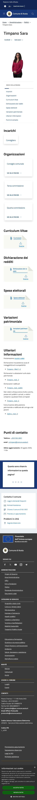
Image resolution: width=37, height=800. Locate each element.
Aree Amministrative (12, 577)
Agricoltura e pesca (11, 658)
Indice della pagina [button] (13, 85)
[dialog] (18, 782)
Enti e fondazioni (10, 584)
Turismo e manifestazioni (13, 623)
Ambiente (8, 649)
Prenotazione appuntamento (15, 747)
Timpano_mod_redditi (15, 388)
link (9, 783)
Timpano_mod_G (13, 401)
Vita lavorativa (10, 610)
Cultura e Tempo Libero (13, 606)
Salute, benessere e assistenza (15, 652)
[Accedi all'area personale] (5, 6)
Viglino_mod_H (12, 414)
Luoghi (7, 684)
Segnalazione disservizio (13, 750)
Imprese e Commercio (12, 613)
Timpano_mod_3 (13, 380)
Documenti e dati (11, 593)
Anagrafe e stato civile (12, 603)
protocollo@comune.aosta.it (11, 713)
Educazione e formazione (13, 639)
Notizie (7, 668)
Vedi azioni (17, 40)
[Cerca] (32, 14)
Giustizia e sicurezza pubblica (15, 642)
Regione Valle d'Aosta (10, 2)
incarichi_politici (19, 358)
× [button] (34, 767)
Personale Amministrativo (14, 590)
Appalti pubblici (10, 616)
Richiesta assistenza (12, 756)
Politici (26, 22)
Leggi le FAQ (9, 753)
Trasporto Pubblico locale (13, 629)
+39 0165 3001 (16, 438)
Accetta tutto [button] (18, 788)
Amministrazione (16, 22)
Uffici (6, 580)
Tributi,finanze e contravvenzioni (16, 646)
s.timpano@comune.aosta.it (18, 442)
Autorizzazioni (10, 655)
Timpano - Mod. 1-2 (14, 369)
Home (4, 22)
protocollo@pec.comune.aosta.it (16, 708)
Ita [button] (9, 6)
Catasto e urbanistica (12, 619)
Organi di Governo (11, 574)
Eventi (7, 687)
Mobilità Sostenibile (11, 626)
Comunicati (9, 672)
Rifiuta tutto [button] (18, 792)
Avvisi (7, 675)
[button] (18, 797)
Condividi (7, 40)
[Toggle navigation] (4, 13)
